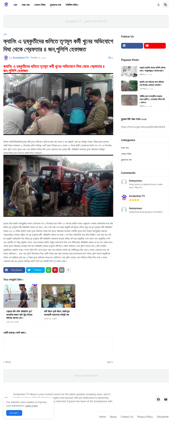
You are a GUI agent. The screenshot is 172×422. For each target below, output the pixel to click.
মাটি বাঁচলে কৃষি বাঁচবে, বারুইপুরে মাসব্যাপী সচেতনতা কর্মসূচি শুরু (57, 313)
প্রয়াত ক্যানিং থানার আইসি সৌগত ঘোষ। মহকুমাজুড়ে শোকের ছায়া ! (153, 69)
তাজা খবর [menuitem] (26, 4)
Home (102, 416)
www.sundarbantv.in (86, 375)
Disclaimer (163, 416)
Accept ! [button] (14, 413)
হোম (5, 34)
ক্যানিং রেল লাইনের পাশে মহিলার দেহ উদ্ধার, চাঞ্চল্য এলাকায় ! (152, 83)
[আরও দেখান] (68, 270)
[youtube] (155, 46)
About (113, 416)
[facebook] (132, 46)
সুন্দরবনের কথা (126, 159)
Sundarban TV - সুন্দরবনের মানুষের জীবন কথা (86, 21)
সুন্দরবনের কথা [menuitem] (55, 4)
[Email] (61, 270)
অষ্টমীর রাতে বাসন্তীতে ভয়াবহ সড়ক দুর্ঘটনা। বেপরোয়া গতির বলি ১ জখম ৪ (152, 99)
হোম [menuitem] (15, 4)
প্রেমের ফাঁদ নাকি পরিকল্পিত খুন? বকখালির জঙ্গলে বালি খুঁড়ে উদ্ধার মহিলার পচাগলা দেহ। (19, 314)
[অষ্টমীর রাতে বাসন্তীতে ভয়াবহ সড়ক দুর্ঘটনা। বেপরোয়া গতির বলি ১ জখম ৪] (129, 100)
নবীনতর (8, 362)
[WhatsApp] (48, 270)
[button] (158, 5)
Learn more (31, 405)
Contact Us (127, 416)
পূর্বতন (109, 362)
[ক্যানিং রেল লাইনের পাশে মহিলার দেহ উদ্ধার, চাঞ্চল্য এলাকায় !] (129, 85)
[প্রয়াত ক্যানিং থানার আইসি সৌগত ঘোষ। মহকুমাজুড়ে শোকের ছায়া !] (129, 71)
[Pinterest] (55, 270)
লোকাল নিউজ (126, 153)
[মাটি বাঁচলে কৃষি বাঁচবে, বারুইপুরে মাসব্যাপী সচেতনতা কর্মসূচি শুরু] (58, 296)
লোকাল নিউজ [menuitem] (39, 4)
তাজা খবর (125, 147)
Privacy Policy (145, 416)
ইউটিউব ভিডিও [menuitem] (72, 4)
